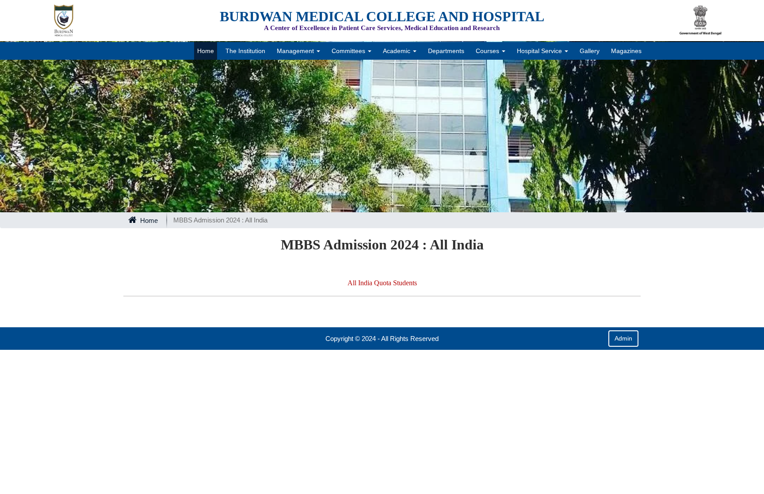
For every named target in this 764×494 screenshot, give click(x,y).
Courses (488, 50)
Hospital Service (540, 50)
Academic (397, 50)
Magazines (626, 50)
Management (296, 50)
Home (205, 50)
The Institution (245, 50)
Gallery (590, 50)
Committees (349, 50)
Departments (446, 50)
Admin (623, 338)
